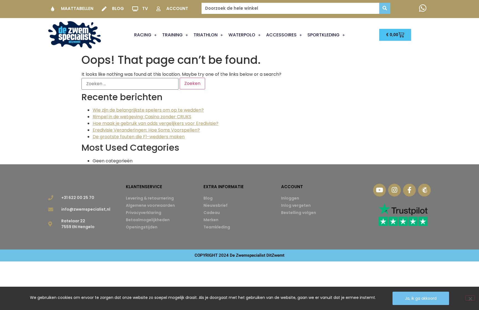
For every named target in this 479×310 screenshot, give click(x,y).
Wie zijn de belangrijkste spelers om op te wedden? (148, 110)
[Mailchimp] (424, 190)
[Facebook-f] (409, 190)
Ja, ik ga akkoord (421, 298)
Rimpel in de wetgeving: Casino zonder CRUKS (142, 117)
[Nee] (470, 298)
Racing (142, 35)
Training (172, 35)
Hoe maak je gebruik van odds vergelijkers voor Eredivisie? (155, 123)
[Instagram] (394, 190)
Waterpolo (241, 35)
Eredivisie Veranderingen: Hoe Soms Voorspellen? (146, 130)
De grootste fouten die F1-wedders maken (139, 136)
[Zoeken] (384, 8)
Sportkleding (323, 35)
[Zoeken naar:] (130, 84)
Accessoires (281, 35)
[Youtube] (379, 190)
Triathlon (205, 35)
